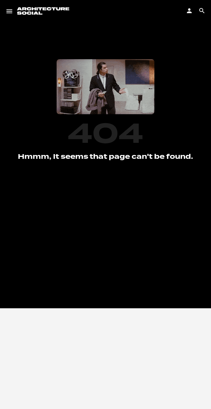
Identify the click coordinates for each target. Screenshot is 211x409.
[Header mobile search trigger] (202, 10)
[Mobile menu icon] (9, 11)
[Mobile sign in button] (189, 10)
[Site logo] (44, 11)
